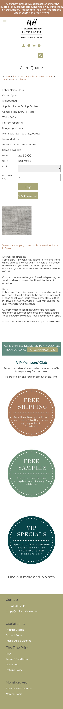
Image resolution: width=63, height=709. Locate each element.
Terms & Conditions (17, 659)
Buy (27, 187)
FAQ (8, 653)
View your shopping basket (17, 245)
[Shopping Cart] (34, 45)
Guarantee (12, 664)
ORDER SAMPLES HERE (42, 350)
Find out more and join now (31, 577)
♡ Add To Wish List (27, 196)
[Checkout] (39, 45)
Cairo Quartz (23, 79)
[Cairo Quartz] (17, 234)
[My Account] (23, 45)
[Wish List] (29, 45)
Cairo (12, 79)
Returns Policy (14, 670)
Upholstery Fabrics (28, 76)
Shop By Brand (46, 76)
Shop (14, 76)
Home (7, 76)
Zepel (5, 79)
